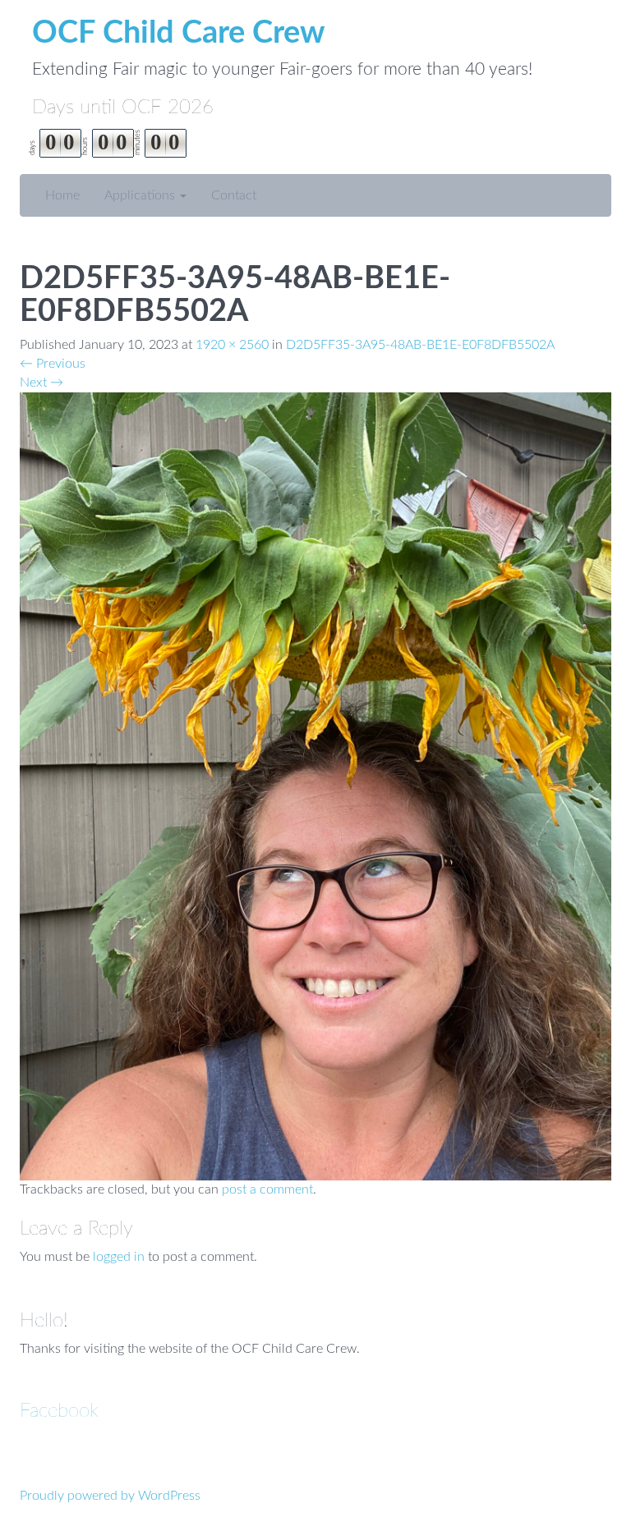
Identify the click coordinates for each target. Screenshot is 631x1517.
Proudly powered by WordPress (110, 1495)
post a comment (267, 1189)
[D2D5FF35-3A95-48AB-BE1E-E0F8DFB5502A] (315, 785)
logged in (119, 1256)
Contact (233, 195)
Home (62, 195)
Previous (52, 363)
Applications (141, 195)
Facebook (59, 1411)
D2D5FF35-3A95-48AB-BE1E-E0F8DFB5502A (420, 344)
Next (41, 382)
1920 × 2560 (232, 344)
